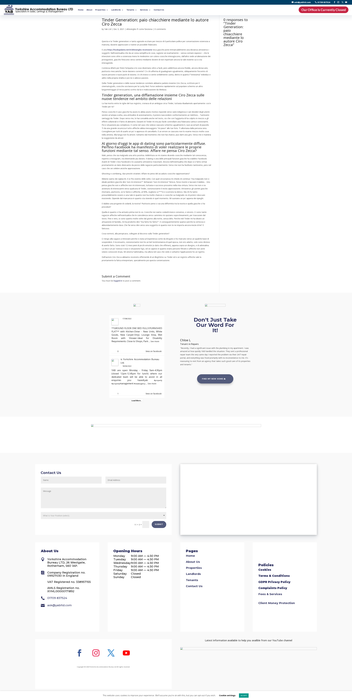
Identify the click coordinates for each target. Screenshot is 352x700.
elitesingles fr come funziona (139, 29)
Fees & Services (270, 594)
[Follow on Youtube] (126, 653)
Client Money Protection (276, 603)
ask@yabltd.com (302, 2)
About (89, 10)
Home (80, 10)
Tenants (130, 10)
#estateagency (139, 384)
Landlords (116, 10)
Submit (159, 524)
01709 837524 (323, 2)
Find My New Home (212, 379)
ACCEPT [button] (244, 695)
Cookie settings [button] (227, 695)
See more (155, 341)
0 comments (160, 29)
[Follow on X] (111, 653)
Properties (100, 10)
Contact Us (159, 10)
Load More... (136, 400)
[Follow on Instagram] (96, 653)
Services (144, 10)
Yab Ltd (107, 29)
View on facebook (154, 351)
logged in (118, 280)
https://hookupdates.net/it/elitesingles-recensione (129, 49)
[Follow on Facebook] (79, 653)
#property (158, 380)
